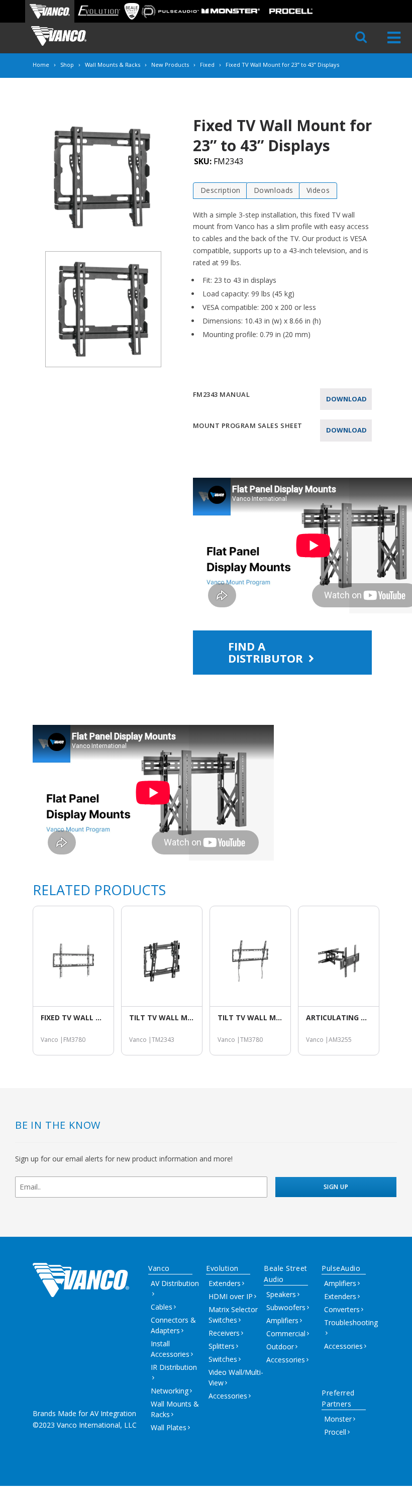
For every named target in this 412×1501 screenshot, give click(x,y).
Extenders (225, 1283)
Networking (169, 1391)
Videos (318, 190)
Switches (223, 1359)
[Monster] (230, 11)
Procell (335, 1432)
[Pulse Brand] (170, 11)
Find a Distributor (267, 652)
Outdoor (280, 1346)
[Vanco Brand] (49, 11)
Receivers (224, 1333)
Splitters (222, 1346)
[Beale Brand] (131, 11)
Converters (342, 1309)
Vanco (159, 1268)
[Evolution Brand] (98, 11)
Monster (338, 1419)
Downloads (273, 190)
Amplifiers (282, 1320)
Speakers (281, 1294)
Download (346, 398)
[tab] (220, 190)
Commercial (285, 1333)
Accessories (228, 1396)
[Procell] (291, 11)
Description (220, 190)
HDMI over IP (231, 1296)
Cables (161, 1307)
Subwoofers (285, 1307)
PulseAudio (341, 1268)
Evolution (222, 1268)
